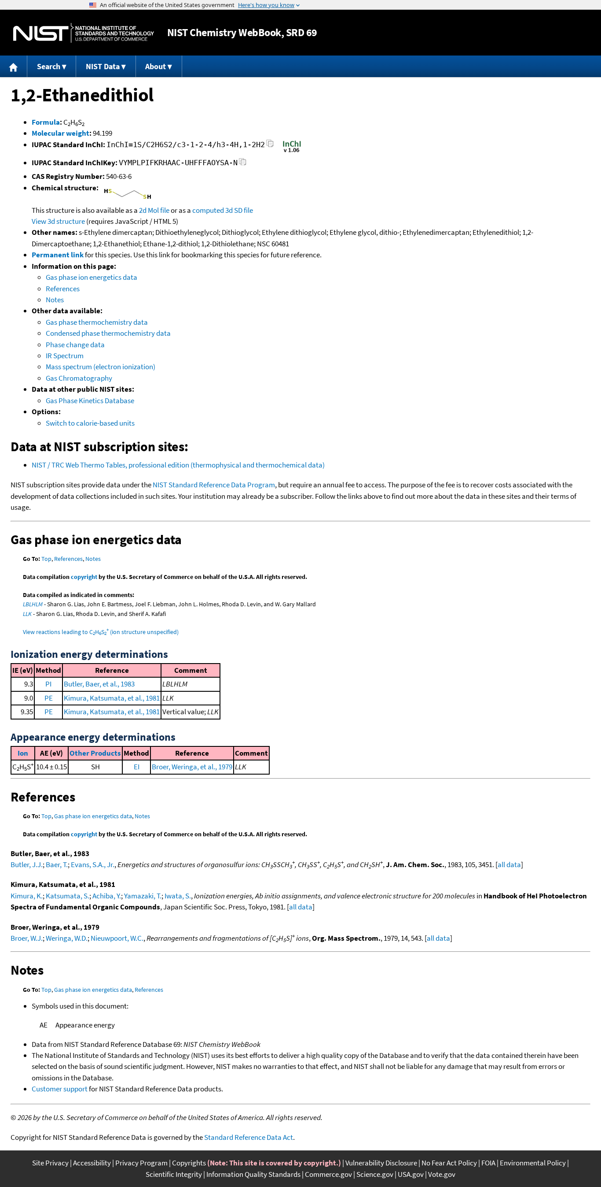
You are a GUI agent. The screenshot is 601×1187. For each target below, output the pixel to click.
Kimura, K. (27, 896)
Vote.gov (441, 1174)
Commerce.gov (328, 1174)
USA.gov (411, 1174)
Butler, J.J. (27, 864)
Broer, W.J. (27, 938)
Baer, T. (57, 864)
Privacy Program (141, 1163)
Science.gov (374, 1174)
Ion (23, 753)
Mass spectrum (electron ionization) (100, 366)
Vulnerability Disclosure (381, 1163)
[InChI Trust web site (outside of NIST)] (292, 151)
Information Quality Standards (253, 1174)
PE (48, 698)
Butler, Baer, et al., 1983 (99, 684)
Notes (55, 299)
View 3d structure (58, 221)
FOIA (488, 1163)
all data (509, 864)
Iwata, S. (178, 896)
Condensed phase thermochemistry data (108, 333)
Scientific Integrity (174, 1174)
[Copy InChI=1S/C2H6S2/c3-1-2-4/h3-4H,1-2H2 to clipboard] (270, 146)
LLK (27, 614)
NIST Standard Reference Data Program (214, 485)
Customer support (60, 1089)
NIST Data (103, 66)
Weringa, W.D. (67, 938)
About (155, 66)
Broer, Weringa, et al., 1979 (192, 767)
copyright (84, 577)
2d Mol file (154, 210)
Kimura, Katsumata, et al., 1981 (112, 698)
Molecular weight (60, 133)
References (63, 288)
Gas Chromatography (79, 378)
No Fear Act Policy (449, 1163)
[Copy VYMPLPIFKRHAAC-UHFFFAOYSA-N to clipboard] (242, 164)
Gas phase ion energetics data (91, 277)
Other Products (95, 753)
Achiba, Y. (106, 896)
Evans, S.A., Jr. (92, 864)
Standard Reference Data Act (248, 1137)
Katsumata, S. (67, 896)
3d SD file (239, 210)
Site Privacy (50, 1163)
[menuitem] (13, 66)
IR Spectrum (65, 355)
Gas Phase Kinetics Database (90, 400)
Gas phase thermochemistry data (97, 322)
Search (48, 66)
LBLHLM (33, 604)
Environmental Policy (533, 1163)
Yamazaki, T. (142, 896)
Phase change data (75, 344)
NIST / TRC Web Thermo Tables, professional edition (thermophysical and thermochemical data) (178, 465)
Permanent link (58, 255)
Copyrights (189, 1163)
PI (48, 684)
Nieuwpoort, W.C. (117, 938)
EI (136, 767)
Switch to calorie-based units (90, 423)
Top (46, 559)
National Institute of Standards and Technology (83, 33)
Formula (46, 122)
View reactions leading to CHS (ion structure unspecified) (101, 632)
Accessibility (92, 1163)
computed (208, 210)
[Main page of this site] (13, 66)
